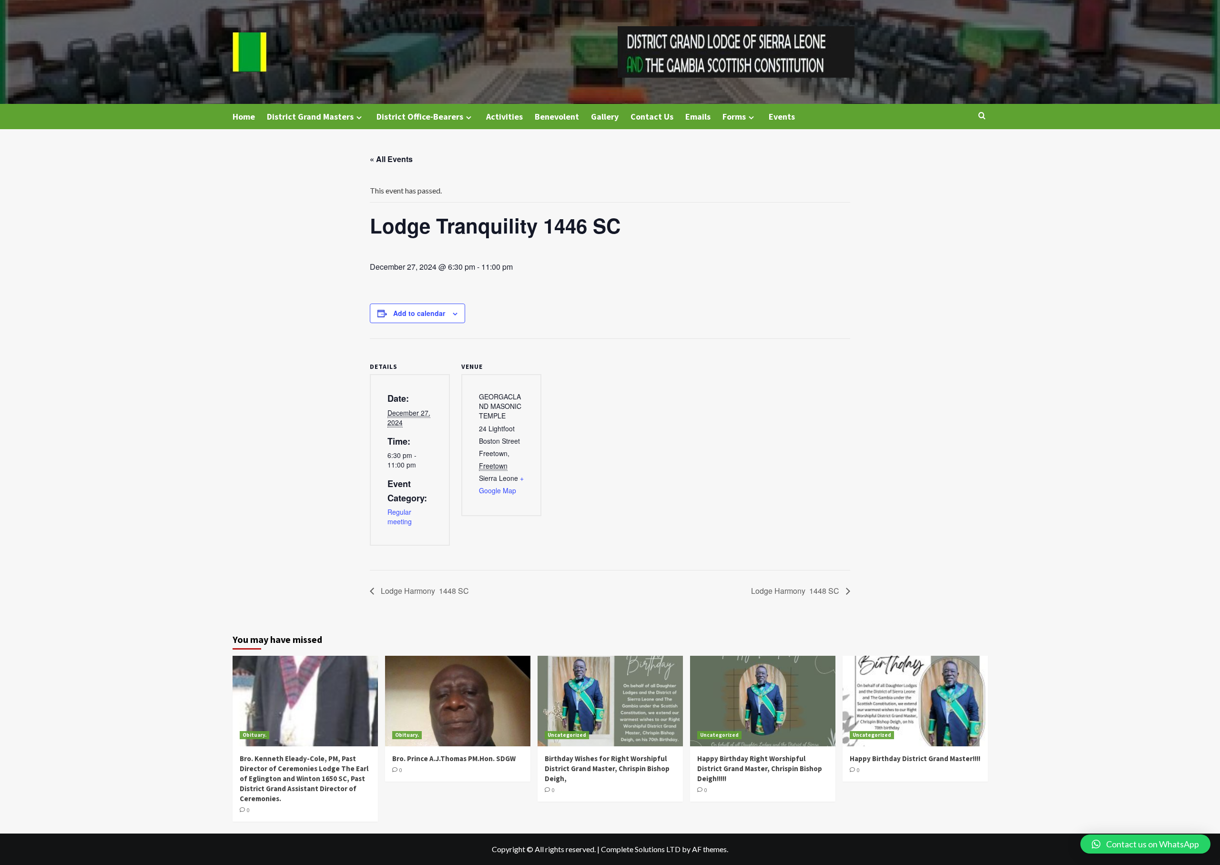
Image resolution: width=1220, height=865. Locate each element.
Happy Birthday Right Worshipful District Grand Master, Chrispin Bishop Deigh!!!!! (759, 768)
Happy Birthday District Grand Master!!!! (915, 758)
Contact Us (651, 116)
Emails (698, 116)
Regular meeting (399, 516)
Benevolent (557, 116)
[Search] (982, 116)
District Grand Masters (310, 116)
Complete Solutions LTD (641, 849)
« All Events (391, 158)
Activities (504, 116)
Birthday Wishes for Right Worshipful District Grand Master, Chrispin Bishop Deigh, (607, 768)
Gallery (605, 116)
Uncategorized (567, 735)
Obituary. (254, 735)
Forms (734, 116)
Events (782, 116)
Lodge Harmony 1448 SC (424, 590)
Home (244, 116)
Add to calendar (419, 313)
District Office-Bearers (419, 116)
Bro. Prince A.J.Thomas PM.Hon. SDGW (454, 758)
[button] (1145, 844)
